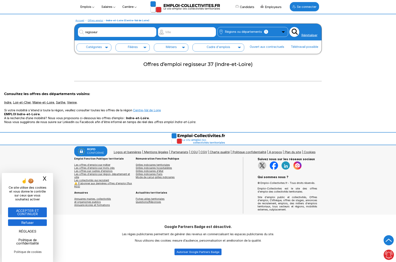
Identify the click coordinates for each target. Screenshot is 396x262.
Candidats (247, 7)
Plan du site (293, 152)
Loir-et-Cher (22, 102)
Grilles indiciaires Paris (149, 174)
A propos (275, 152)
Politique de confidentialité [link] (27, 241)
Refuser (27, 223)
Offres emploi (95, 20)
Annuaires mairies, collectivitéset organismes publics (92, 200)
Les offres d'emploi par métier (92, 164)
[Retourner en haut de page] (389, 240)
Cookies (310, 152)
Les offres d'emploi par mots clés (94, 167)
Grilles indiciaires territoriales (153, 164)
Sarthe (60, 102)
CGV (203, 152)
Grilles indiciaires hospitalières (154, 167)
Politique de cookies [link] (28, 252)
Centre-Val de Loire (147, 110)
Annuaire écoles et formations (92, 205)
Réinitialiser (309, 35)
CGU (194, 152)
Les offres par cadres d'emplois (93, 171)
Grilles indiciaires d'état (149, 171)
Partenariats (179, 152)
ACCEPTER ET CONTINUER (27, 212)
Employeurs (273, 7)
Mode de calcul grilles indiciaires (155, 177)
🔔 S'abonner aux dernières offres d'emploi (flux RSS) (103, 185)
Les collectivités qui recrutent (91, 180)
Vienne (72, 102)
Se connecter (306, 7)
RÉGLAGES (27, 231)
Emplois (86, 7)
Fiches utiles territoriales (150, 198)
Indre (7, 102)
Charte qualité (220, 152)
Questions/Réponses (148, 201)
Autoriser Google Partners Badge (198, 252)
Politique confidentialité (249, 152)
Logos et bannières (127, 152)
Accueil (79, 20)
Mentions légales (156, 152)
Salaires (107, 7)
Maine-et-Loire (43, 102)
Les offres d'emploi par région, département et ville (102, 176)
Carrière (128, 7)
